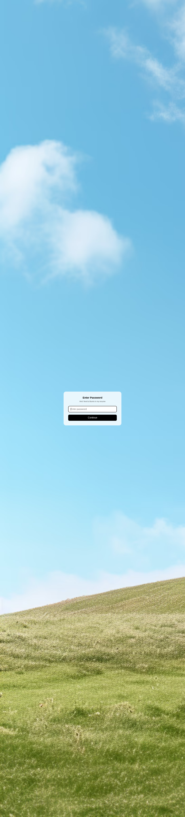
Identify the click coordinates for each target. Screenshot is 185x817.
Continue (92, 417)
